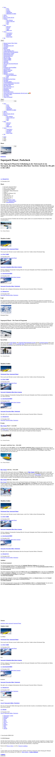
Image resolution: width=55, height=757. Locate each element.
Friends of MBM (7, 58)
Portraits (8, 27)
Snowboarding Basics (8, 91)
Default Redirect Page (8, 54)
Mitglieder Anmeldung (8, 73)
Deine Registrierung (8, 56)
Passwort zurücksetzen (11, 75)
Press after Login (7, 88)
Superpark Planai (12, 201)
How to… (5, 16)
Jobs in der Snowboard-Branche (10, 63)
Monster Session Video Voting (10, 43)
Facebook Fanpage (43, 342)
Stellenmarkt (9, 12)
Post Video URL (7, 85)
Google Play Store (20, 343)
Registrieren (6, 89)
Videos (5, 15)
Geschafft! (5, 61)
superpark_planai (11, 199)
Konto (4, 66)
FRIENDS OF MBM (11, 13)
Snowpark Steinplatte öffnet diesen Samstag (11, 267)
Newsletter (5, 80)
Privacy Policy (10, 746)
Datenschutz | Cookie (8, 715)
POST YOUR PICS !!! (8, 86)
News (4, 7)
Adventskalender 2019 (8, 45)
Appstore (10, 343)
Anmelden (5, 47)
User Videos (6, 95)
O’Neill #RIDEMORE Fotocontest (11, 82)
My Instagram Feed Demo (9, 79)
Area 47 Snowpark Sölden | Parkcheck (10, 703)
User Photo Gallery (7, 94)
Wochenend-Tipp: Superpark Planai (9, 249)
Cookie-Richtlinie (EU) (8, 50)
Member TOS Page (7, 70)
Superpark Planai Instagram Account (27, 342)
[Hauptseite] (9, 3)
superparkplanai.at (10, 202)
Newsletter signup (7, 81)
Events (7, 9)
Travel (4, 31)
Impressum (5, 62)
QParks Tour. (5, 429)
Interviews (8, 26)
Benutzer (5, 48)
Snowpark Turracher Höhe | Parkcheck (10, 286)
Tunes (7, 29)
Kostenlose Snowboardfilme (9, 67)
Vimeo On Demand (7, 97)
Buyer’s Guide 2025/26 (8, 17)
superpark (11, 623)
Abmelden (5, 44)
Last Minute (9, 34)
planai (7, 623)
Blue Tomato (4, 425)
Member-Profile (7, 71)
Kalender (8, 11)
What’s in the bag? (10, 21)
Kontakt (5, 65)
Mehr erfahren (25, 752)
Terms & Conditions (23, 746)
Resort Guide (9, 36)
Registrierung (6, 90)
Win (4, 38)
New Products (9, 20)
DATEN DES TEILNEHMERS (10, 52)
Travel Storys (9, 33)
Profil (7, 76)
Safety (7, 22)
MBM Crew (9, 30)
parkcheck (3, 623)
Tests (7, 24)
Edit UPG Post (6, 57)
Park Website (13, 342)
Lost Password (6, 68)
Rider (4, 25)
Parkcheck (8, 35)
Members (5, 72)
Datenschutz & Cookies (8, 53)
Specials (5, 728)
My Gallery (6, 77)
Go (15, 101)
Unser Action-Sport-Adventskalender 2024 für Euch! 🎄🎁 (17, 93)
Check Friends (6, 49)
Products (5, 18)
